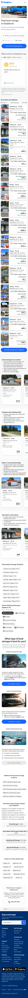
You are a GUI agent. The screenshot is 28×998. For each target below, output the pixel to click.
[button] (8, 40)
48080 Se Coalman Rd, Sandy (11, 793)
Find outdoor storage (14, 684)
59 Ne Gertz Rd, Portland (10, 785)
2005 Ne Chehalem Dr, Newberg (12, 796)
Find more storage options (14, 46)
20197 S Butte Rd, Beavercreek (11, 782)
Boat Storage (11, 909)
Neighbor (5, 909)
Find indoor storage (14, 721)
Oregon (17, 909)
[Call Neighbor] (25, 2)
